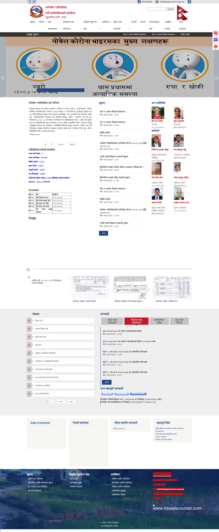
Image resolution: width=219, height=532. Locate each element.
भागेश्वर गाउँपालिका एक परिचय (44, 102)
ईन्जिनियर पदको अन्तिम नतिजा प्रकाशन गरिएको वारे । (122, 167)
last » (72, 144)
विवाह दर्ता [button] (38, 321)
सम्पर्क (142, 22)
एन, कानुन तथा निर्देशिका (37, 486)
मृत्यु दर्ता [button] (38, 345)
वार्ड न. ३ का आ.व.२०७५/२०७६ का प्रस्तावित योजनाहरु (125, 352)
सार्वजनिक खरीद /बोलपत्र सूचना (40, 482)
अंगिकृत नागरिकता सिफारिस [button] (45, 353)
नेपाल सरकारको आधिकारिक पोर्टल (166, 434)
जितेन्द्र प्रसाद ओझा (160, 149)
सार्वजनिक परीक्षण (118, 494)
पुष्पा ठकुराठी (179, 121)
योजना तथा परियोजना (136, 321)
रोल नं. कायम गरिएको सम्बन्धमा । (124, 34)
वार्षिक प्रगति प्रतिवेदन (121, 479)
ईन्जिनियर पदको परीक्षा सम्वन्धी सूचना (115, 177)
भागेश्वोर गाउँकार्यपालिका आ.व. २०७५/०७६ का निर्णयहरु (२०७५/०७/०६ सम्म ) (131, 399)
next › (61, 144)
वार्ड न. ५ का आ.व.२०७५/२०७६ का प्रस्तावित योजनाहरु (125, 362)
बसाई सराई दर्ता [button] (40, 337)
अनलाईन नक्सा (107, 394)
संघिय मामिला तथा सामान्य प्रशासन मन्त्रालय (169, 428)
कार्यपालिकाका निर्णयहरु (139, 394)
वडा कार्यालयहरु (52, 25)
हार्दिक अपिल (174, 34)
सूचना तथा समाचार (35, 479)
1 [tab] (108, 95)
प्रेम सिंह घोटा (157, 177)
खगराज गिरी (156, 202)
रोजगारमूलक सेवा (154, 25)
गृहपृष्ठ (32, 22)
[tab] (60, 321)
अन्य (103, 233)
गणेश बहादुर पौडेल (181, 177)
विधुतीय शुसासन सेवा (90, 25)
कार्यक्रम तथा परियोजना (68, 25)
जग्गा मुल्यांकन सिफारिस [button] (44, 369)
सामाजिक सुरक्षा (76, 482)
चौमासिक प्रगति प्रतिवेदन (122, 482)
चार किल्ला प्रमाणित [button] (42, 386)
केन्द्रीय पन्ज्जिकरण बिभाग (163, 440)
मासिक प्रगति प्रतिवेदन (121, 486)
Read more (35, 134)
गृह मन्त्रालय (159, 431)
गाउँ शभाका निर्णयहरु (121, 394)
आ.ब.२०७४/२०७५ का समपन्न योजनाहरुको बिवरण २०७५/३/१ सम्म (129, 341)
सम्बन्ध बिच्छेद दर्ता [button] (41, 329)
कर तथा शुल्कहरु (34, 490)
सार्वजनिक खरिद (159, 321)
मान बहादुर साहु (180, 149)
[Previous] (2, 78)
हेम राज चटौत (157, 121)
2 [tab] (111, 95)
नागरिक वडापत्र (76, 486)
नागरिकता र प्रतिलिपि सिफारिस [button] (46, 361)
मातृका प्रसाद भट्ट (181, 202)
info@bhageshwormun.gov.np (170, 489)
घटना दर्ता (74, 479)
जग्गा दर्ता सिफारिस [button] (42, 394)
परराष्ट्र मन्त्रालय (161, 437)
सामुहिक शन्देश (168, 25)
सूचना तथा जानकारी (117, 25)
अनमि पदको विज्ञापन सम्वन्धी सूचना (114, 156)
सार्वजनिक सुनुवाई (119, 490)
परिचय (41, 22)
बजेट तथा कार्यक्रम (112, 321)
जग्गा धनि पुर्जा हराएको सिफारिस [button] (46, 377)
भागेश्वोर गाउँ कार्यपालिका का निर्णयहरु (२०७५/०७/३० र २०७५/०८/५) (128, 402)
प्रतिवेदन (106, 22)
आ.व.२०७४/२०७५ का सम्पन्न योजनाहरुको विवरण (122, 331)
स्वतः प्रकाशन (182, 25)
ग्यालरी (134, 22)
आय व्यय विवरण (179, 321)
